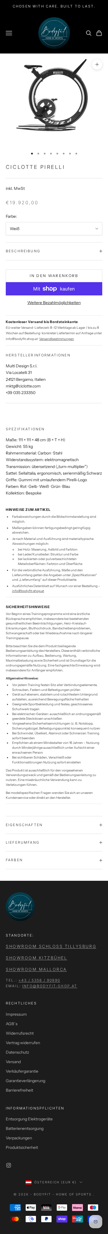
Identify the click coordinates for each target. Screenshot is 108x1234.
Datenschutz (17, 1052)
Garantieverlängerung (25, 1080)
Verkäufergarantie (22, 1071)
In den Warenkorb (54, 275)
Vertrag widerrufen (23, 1042)
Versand (13, 1061)
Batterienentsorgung (24, 1128)
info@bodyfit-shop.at (28, 591)
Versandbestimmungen (56, 339)
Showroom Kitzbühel (36, 957)
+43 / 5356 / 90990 (39, 980)
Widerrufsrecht (20, 1033)
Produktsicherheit (22, 1147)
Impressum (16, 1014)
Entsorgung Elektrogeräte (29, 1119)
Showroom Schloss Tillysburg (51, 946)
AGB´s (12, 1023)
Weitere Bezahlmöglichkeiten (54, 302)
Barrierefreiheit (19, 1090)
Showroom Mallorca (36, 969)
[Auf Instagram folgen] (9, 1165)
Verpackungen (19, 1138)
